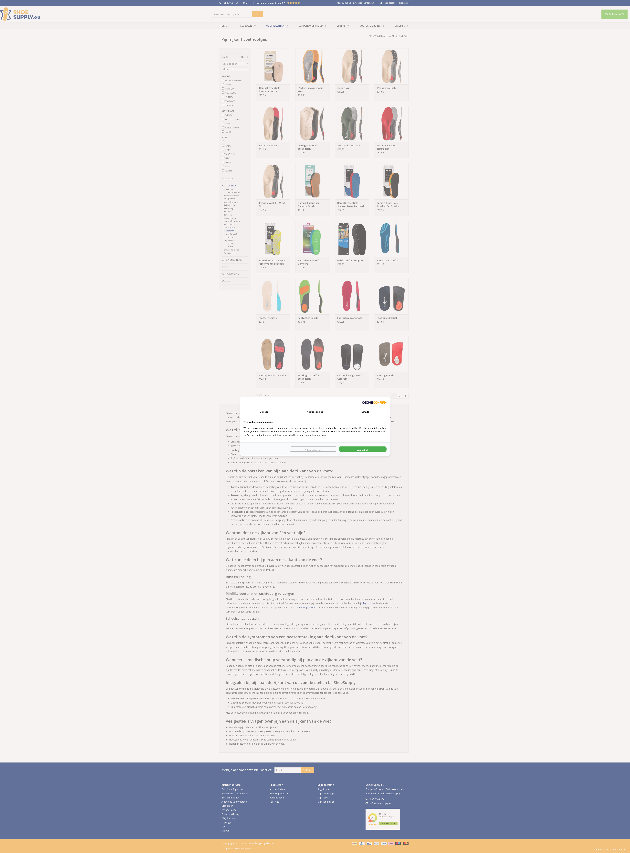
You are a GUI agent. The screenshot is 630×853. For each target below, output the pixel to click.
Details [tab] (365, 411)
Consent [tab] (264, 411)
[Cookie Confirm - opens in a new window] (374, 402)
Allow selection (313, 450)
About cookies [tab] (315, 411)
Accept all (362, 450)
